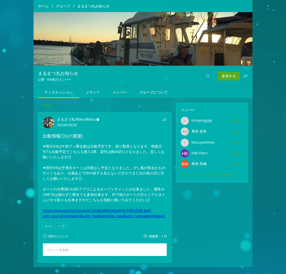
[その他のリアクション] (61, 226)
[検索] (207, 75)
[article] (105, 187)
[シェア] (164, 119)
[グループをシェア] (245, 75)
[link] (58, 92)
